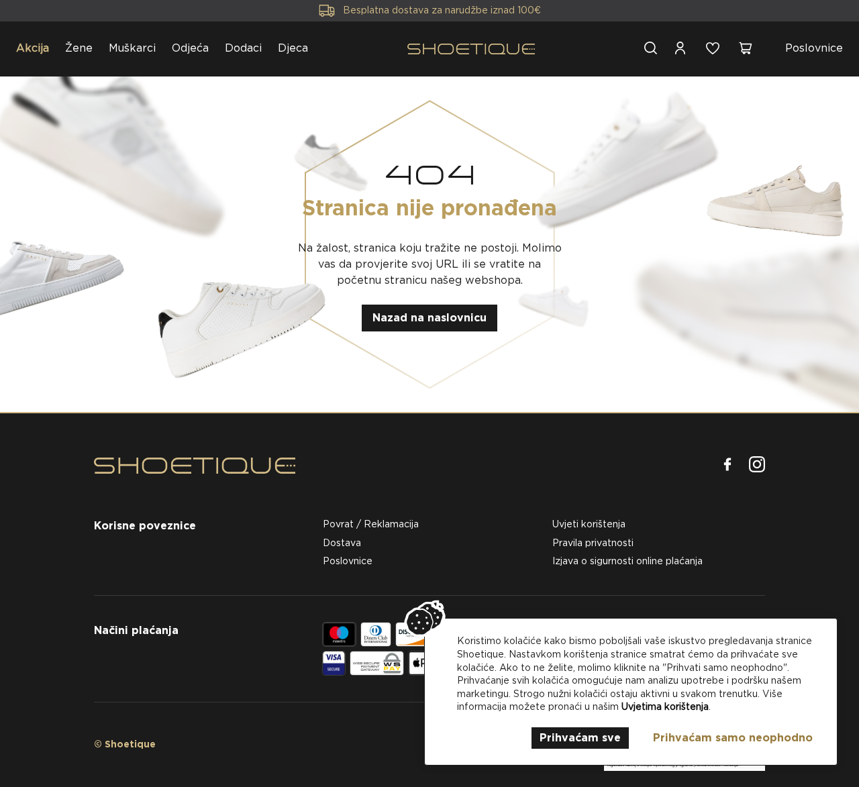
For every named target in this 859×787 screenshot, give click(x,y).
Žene (79, 48)
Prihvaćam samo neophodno (733, 737)
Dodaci (243, 48)
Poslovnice (814, 48)
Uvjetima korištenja (665, 706)
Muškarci (132, 48)
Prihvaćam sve (580, 737)
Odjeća (190, 48)
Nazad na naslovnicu (429, 317)
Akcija (32, 48)
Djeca (293, 48)
